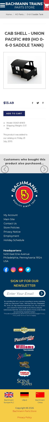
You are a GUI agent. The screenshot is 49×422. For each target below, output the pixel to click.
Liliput (24, 400)
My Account (11, 215)
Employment (11, 236)
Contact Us (10, 223)
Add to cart (14, 113)
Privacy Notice (12, 231)
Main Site (9, 219)
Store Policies (11, 227)
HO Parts (19, 14)
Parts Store (24, 7)
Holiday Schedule (14, 240)
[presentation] (5, 169)
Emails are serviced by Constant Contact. (29, 311)
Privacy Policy (24, 417)
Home (9, 14)
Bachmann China (40, 401)
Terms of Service (26, 315)
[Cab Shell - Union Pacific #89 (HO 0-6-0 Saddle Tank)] (24, 70)
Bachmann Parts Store (24, 411)
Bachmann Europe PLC (9, 401)
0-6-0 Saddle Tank (35, 14)
